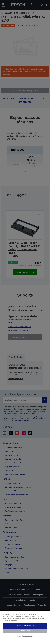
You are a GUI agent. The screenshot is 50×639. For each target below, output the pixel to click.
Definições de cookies (25, 636)
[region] (25, 624)
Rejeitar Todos (25, 630)
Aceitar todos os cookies (25, 625)
